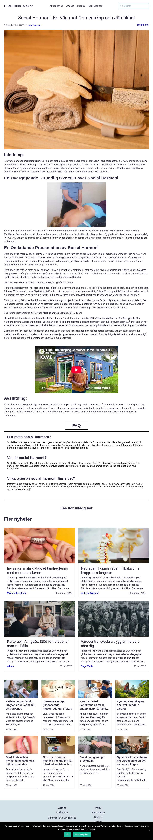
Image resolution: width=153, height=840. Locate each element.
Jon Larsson (34, 25)
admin (10, 666)
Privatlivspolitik (81, 834)
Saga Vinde (87, 666)
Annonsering (56, 5)
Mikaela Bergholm (17, 593)
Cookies (81, 5)
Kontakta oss (95, 5)
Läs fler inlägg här (77, 508)
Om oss (70, 5)
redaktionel (143, 24)
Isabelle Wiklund (90, 593)
